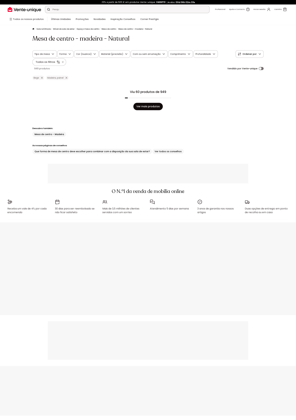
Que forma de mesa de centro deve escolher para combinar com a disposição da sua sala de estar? (92, 151)
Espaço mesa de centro (88, 29)
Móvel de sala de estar (63, 29)
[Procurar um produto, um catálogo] (48, 9)
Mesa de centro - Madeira (49, 134)
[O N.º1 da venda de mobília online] (24, 9)
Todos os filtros (45, 62)
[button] (42, 78)
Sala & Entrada (44, 29)
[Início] (33, 29)
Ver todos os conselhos (168, 151)
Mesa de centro (109, 29)
